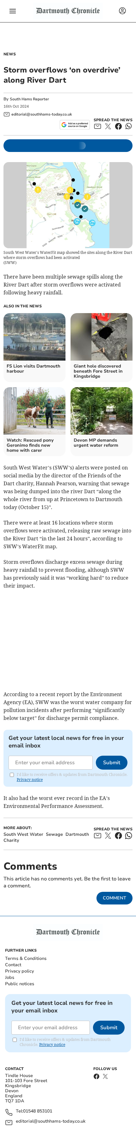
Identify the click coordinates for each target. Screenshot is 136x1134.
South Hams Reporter (30, 99)
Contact (13, 965)
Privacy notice (30, 779)
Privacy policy (19, 971)
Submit (111, 762)
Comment (114, 898)
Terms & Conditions (25, 958)
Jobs (9, 977)
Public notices (19, 984)
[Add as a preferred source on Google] (75, 124)
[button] (12, 11)
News (9, 54)
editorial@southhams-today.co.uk (50, 1121)
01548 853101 (37, 1111)
